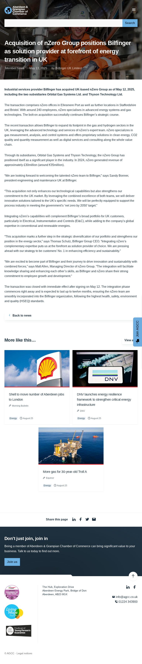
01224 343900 (128, 601)
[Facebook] (134, 587)
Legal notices (24, 653)
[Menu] (134, 10)
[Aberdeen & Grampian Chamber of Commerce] (16, 10)
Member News (14, 68)
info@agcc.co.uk (126, 596)
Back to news (21, 315)
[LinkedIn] (128, 587)
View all (129, 340)
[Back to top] (133, 576)
